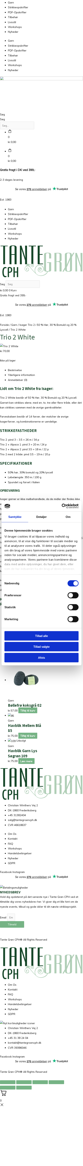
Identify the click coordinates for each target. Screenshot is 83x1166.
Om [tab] (68, 516)
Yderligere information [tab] (21, 374)
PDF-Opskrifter (17, 12)
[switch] (73, 595)
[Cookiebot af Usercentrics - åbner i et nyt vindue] (62, 506)
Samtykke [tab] (15, 516)
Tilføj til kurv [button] (27, 710)
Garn (11, 2)
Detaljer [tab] (41, 516)
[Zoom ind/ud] (7, 1082)
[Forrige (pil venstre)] (7, 1088)
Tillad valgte (41, 646)
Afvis (41, 657)
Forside (4, 324)
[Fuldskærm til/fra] (24, 1082)
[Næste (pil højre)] (24, 1088)
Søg (2, 114)
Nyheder (13, 31)
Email (3, 917)
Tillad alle (41, 635)
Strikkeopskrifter (18, 7)
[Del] (40, 1082)
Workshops (15, 27)
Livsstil (12, 22)
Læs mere (26, 761)
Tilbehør (13, 17)
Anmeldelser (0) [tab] (17, 379)
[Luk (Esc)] (56, 1082)
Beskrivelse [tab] (15, 370)
